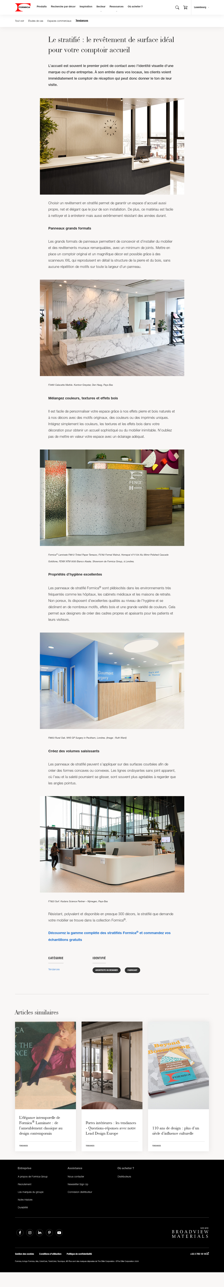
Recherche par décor (63, 7)
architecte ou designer (106, 970)
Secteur (100, 7)
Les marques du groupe (30, 1191)
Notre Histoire (25, 1199)
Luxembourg (200, 7)
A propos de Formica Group (33, 1176)
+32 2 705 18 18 (198, 1253)
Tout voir (19, 20)
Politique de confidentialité (79, 1253)
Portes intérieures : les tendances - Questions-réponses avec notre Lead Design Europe (111, 1128)
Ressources (117, 7)
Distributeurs (124, 1176)
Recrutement (24, 1184)
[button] (185, 8)
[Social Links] (20, 1232)
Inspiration (86, 7)
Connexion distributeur (80, 1191)
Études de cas (35, 20)
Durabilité (23, 1207)
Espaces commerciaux (59, 20)
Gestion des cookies (24, 1253)
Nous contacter (76, 1176)
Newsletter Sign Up (78, 1184)
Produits (42, 7)
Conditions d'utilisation (50, 1253)
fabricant (132, 970)
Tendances (82, 21)
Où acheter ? (135, 7)
